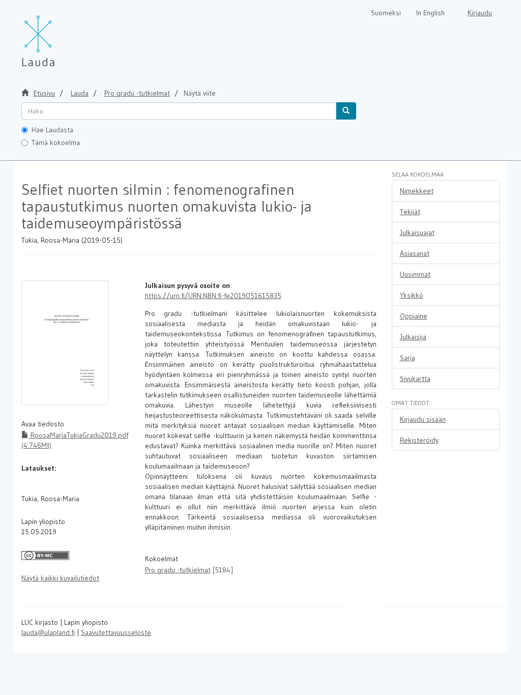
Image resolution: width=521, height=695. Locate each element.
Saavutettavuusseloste (116, 632)
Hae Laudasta (52, 129)
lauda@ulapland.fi (48, 632)
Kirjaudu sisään (423, 419)
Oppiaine (413, 316)
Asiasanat (414, 253)
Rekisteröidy (419, 440)
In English (430, 12)
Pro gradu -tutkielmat (137, 93)
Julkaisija (413, 336)
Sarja (407, 357)
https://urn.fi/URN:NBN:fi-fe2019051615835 (213, 295)
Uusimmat (415, 274)
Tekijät (410, 211)
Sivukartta (415, 378)
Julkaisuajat (417, 232)
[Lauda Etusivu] (59, 35)
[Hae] (346, 111)
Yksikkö (411, 295)
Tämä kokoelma (56, 142)
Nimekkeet (416, 190)
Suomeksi (386, 12)
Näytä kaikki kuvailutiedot (60, 578)
